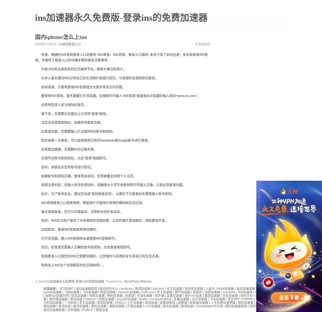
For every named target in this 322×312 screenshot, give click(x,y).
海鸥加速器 (116, 306)
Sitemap (146, 281)
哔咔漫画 (73, 309)
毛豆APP (234, 299)
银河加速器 (80, 306)
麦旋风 (197, 292)
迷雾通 (129, 295)
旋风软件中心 (109, 288)
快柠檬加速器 (58, 299)
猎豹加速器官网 (236, 306)
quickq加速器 (52, 292)
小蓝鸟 (210, 288)
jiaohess (158, 288)
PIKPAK (247, 299)
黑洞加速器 (142, 288)
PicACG (87, 309)
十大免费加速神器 (223, 302)
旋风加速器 (79, 295)
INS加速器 (245, 292)
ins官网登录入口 (69, 44)
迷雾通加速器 (199, 302)
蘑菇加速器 (212, 295)
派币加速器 (199, 299)
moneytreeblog (160, 299)
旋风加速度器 (246, 288)
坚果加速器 (174, 295)
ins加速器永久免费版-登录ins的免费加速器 (121, 18)
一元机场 (70, 302)
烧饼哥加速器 (194, 288)
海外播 (159, 295)
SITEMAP (66, 288)
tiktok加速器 (226, 288)
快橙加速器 (96, 295)
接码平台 (247, 295)
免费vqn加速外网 (57, 295)
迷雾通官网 (167, 302)
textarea (126, 288)
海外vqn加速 (193, 295)
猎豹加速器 (245, 302)
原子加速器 (164, 292)
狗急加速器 (107, 292)
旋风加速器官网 (86, 288)
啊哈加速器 (114, 295)
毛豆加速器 (230, 295)
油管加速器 (212, 292)
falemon (90, 299)
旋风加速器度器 (54, 309)
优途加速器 (144, 295)
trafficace (148, 292)
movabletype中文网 (209, 306)
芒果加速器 (134, 306)
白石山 (119, 302)
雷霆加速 (102, 309)
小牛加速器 (134, 302)
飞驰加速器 (72, 292)
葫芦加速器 (182, 292)
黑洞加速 (76, 299)
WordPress (131, 281)
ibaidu (143, 299)
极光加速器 (170, 306)
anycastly (229, 292)
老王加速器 (174, 288)
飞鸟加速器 (89, 292)
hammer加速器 (128, 292)
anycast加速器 (127, 299)
